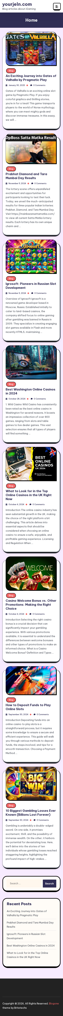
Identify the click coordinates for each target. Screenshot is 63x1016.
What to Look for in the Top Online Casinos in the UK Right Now (29, 495)
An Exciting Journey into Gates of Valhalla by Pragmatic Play (31, 78)
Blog (11, 70)
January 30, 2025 (17, 85)
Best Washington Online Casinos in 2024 (31, 945)
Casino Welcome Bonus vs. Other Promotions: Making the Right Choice (31, 604)
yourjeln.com (17, 4)
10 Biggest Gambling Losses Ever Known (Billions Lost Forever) (31, 812)
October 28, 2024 (17, 399)
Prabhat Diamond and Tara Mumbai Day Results (26, 176)
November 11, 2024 (17, 183)
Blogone (54, 1003)
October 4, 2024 (16, 504)
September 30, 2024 (18, 714)
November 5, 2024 (17, 293)
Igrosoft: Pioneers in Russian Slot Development (26, 936)
